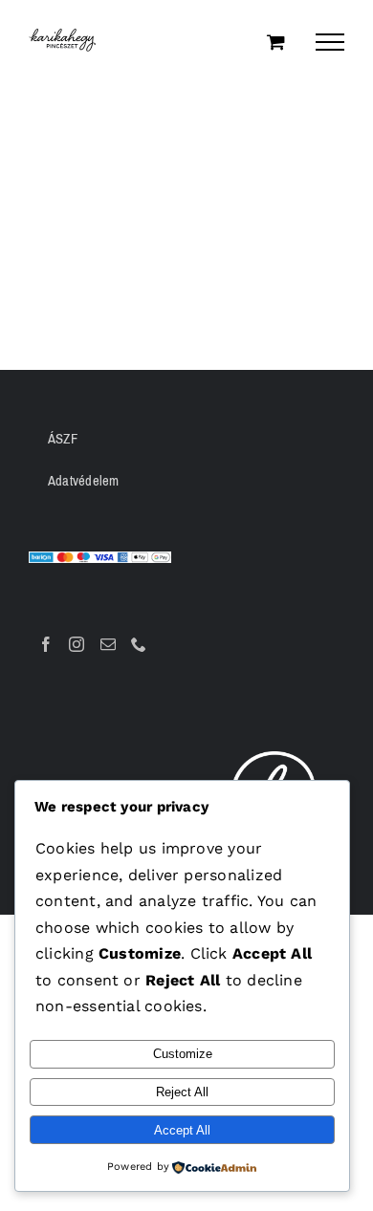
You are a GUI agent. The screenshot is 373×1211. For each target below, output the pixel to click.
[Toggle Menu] (330, 42)
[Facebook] (46, 644)
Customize (182, 1054)
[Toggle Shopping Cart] (276, 42)
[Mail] (108, 644)
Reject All (182, 1092)
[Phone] (138, 644)
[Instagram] (76, 644)
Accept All (182, 1130)
